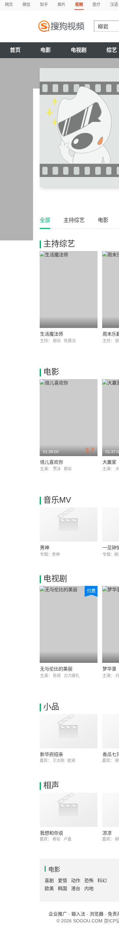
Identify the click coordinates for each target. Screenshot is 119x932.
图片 (61, 4)
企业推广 (58, 913)
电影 (45, 50)
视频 (79, 4)
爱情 (62, 880)
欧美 (49, 888)
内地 (89, 888)
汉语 (114, 4)
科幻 (102, 880)
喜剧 (49, 880)
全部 (45, 220)
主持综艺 (74, 220)
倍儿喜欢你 (51, 462)
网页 (9, 4)
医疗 (96, 4)
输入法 (78, 913)
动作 (75, 880)
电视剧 (79, 50)
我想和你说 (51, 833)
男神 (44, 547)
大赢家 (109, 462)
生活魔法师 (51, 334)
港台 (75, 888)
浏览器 (96, 913)
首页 (15, 50)
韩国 (62, 888)
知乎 (44, 4)
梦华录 (109, 668)
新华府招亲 (51, 754)
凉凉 (107, 833)
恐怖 (89, 880)
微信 (26, 4)
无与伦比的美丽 (56, 668)
